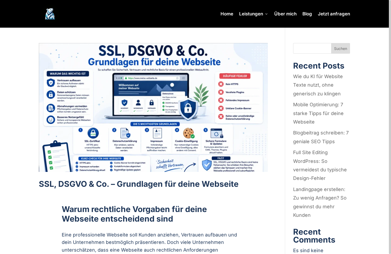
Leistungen (251, 14)
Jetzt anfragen (334, 14)
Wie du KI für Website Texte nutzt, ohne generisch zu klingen (318, 85)
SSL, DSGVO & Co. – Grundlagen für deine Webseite (139, 184)
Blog (307, 14)
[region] (195, 127)
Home (227, 14)
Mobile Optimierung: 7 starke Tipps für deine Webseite (318, 113)
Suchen (340, 48)
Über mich (285, 14)
